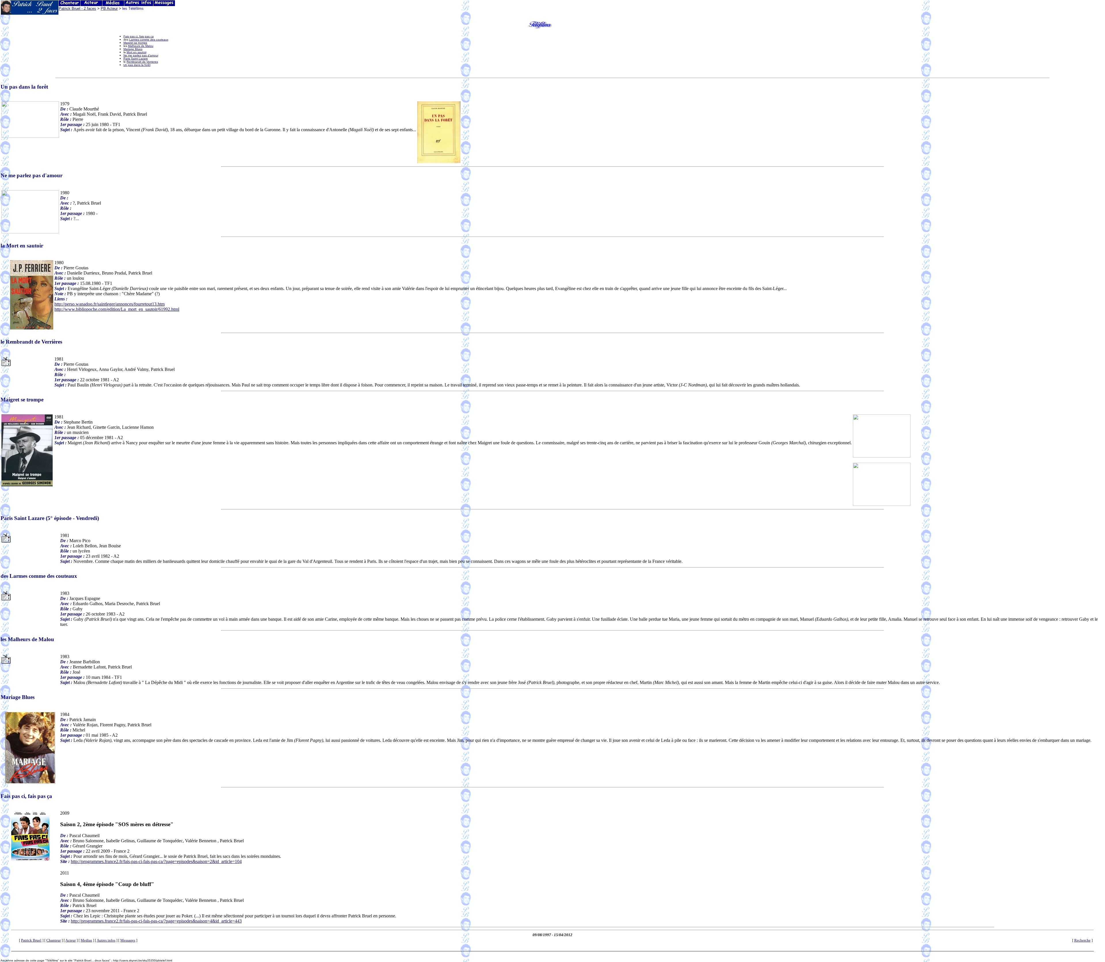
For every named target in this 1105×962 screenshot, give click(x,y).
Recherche (1082, 940)
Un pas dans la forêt (136, 64)
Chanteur (53, 940)
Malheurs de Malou (140, 45)
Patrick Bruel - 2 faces (77, 8)
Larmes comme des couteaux (148, 39)
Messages (127, 940)
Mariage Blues (132, 49)
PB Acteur (109, 8)
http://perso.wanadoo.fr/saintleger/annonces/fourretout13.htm (109, 304)
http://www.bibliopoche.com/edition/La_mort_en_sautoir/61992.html (116, 309)
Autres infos (106, 940)
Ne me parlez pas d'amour (140, 55)
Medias (86, 940)
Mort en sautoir (136, 52)
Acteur (70, 940)
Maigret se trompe (135, 42)
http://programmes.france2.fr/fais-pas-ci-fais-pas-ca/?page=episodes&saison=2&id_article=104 (156, 861)
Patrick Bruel (31, 940)
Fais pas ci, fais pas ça (138, 36)
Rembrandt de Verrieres (142, 61)
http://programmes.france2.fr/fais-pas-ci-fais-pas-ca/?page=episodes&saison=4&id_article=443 (156, 921)
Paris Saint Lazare (135, 58)
